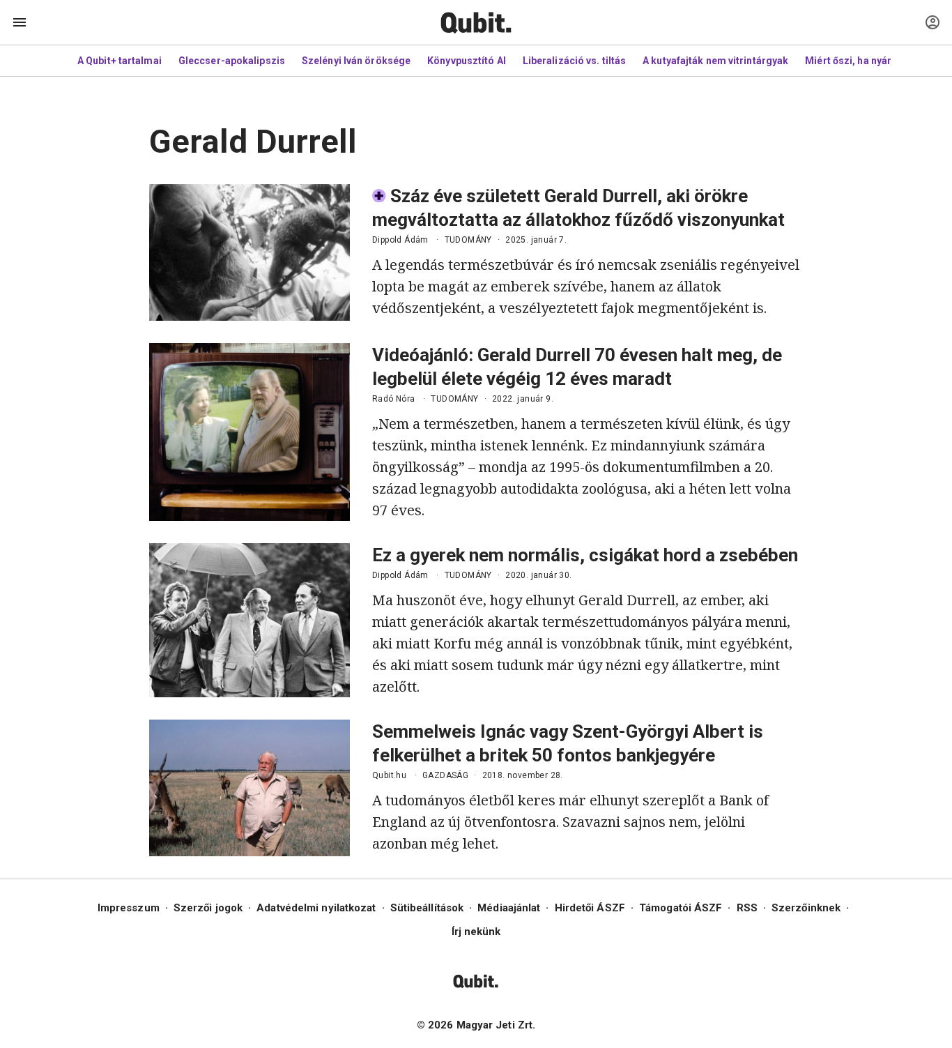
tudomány (468, 240)
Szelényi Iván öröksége (356, 60)
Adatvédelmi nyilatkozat (316, 908)
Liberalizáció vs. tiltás (574, 60)
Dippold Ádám (400, 240)
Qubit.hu (389, 775)
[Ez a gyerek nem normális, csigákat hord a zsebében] (249, 620)
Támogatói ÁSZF (680, 908)
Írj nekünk (476, 931)
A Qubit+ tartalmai (119, 60)
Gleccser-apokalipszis (231, 60)
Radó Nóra (393, 399)
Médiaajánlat (508, 908)
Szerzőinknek (805, 908)
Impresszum (129, 908)
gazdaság (445, 775)
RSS (747, 908)
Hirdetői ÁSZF (590, 908)
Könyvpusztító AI (466, 60)
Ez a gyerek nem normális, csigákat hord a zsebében (585, 555)
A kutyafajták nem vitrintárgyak (715, 60)
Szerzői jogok (208, 908)
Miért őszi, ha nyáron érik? (867, 60)
